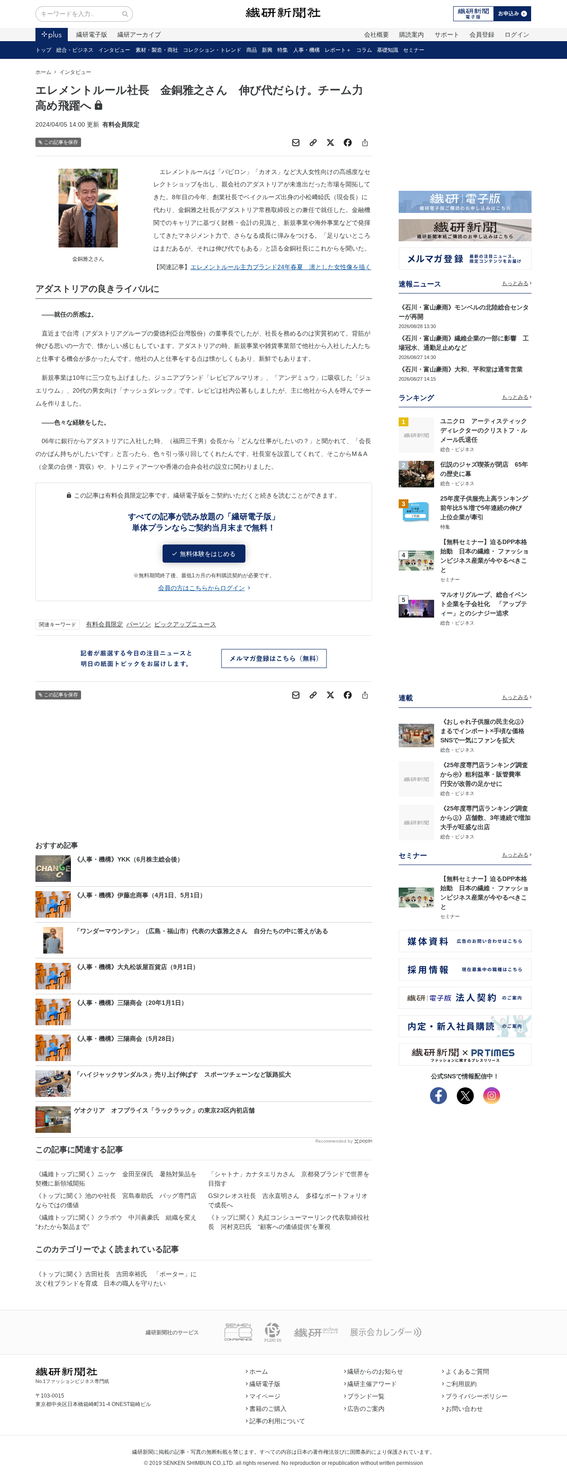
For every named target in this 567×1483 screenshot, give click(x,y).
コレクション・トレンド (212, 50)
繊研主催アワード (372, 1383)
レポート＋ (338, 50)
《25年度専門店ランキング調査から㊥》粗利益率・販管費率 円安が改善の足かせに (484, 774)
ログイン (517, 34)
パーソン (138, 624)
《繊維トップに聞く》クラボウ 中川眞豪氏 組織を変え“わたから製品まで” (116, 1222)
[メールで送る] (296, 142)
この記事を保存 (61, 142)
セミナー (413, 50)
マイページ (264, 1396)
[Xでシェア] (330, 142)
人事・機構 (306, 50)
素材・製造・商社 (157, 50)
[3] (416, 512)
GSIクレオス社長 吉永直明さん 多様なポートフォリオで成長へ (288, 1200)
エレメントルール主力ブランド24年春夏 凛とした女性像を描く (280, 266)
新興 (267, 50)
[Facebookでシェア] (348, 142)
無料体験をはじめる (208, 553)
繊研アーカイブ (139, 34)
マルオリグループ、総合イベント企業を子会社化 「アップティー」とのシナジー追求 (483, 604)
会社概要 (376, 34)
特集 (282, 50)
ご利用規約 (461, 1383)
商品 (251, 50)
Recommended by (334, 1141)
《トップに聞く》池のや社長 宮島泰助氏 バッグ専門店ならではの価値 (116, 1200)
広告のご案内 (365, 1408)
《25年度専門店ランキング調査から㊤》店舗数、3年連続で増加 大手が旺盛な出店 (488, 817)
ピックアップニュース (185, 624)
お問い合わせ (464, 1408)
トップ (43, 50)
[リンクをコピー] (313, 142)
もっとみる (515, 283)
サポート (447, 34)
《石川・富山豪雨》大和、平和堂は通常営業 (461, 369)
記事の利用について (277, 1421)
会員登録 (482, 34)
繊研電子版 (91, 34)
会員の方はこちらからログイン (201, 587)
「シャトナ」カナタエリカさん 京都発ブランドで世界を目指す (288, 1178)
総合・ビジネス (74, 50)
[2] (416, 473)
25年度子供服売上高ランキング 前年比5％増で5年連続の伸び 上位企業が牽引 (487, 508)
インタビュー (114, 50)
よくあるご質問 (467, 1371)
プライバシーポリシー (477, 1396)
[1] (416, 434)
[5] (416, 608)
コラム (364, 50)
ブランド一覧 (365, 1396)
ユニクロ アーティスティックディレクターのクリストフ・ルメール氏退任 (483, 430)
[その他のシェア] (365, 142)
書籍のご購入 (268, 1408)
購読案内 (411, 34)
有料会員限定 (104, 624)
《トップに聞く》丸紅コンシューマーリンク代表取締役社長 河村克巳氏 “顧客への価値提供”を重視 (288, 1222)
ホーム (43, 72)
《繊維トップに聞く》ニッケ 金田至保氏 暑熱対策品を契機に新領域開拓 (116, 1178)
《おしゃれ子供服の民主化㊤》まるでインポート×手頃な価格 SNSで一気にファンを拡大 (485, 731)
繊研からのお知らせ (375, 1371)
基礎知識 (387, 50)
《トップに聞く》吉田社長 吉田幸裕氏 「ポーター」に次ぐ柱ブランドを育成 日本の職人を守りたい (116, 1279)
